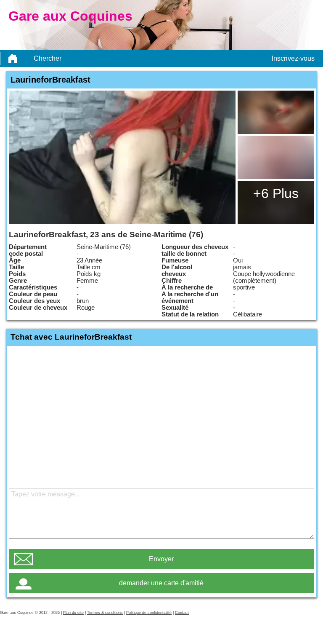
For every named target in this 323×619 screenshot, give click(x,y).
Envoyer (161, 559)
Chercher (47, 58)
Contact (182, 613)
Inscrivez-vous (293, 58)
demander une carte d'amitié (161, 583)
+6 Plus (276, 193)
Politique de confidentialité (149, 613)
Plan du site (73, 613)
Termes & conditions (105, 613)
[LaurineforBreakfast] (122, 157)
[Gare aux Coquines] (12, 58)
